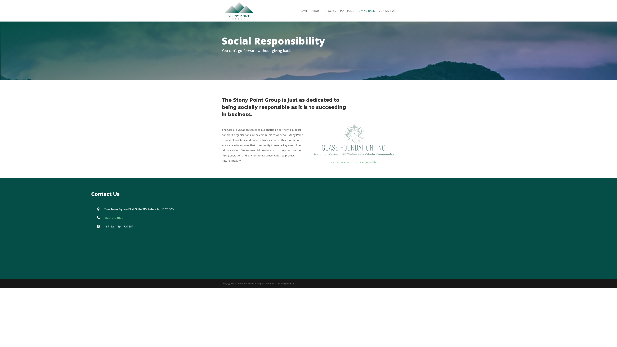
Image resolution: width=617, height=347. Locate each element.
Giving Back (367, 11)
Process (330, 11)
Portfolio (347, 11)
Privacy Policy (286, 283)
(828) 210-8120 (113, 217)
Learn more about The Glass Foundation (354, 162)
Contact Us (387, 11)
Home (304, 11)
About (316, 11)
